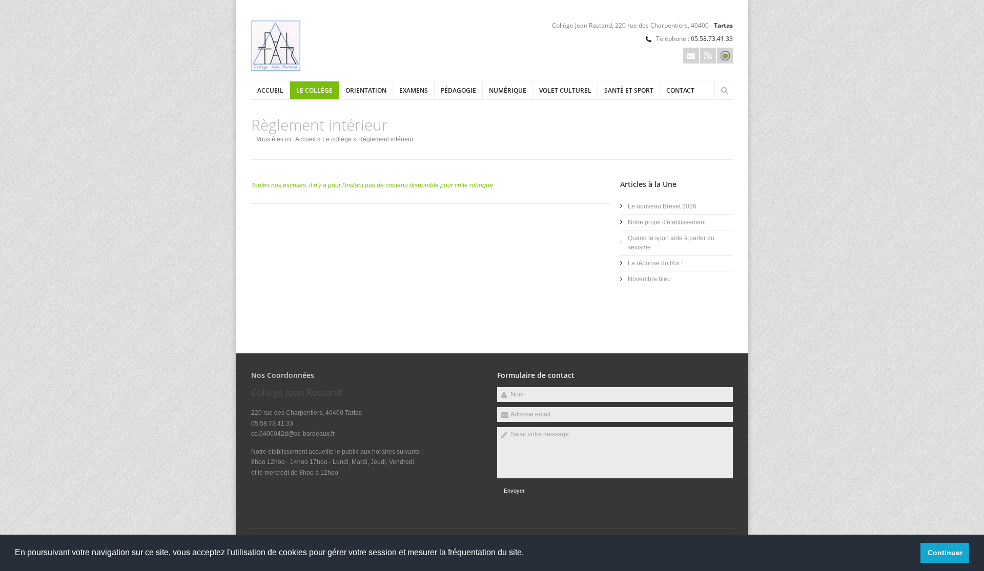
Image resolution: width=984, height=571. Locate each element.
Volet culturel (565, 90)
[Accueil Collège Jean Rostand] (275, 68)
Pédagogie (458, 90)
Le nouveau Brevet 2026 (662, 206)
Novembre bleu (649, 279)
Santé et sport (628, 90)
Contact (680, 90)
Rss (708, 56)
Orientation (365, 90)
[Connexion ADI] (725, 56)
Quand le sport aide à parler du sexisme (671, 243)
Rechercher (724, 90)
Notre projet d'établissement (667, 222)
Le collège (314, 90)
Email (691, 56)
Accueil (270, 90)
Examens (413, 90)
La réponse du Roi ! (655, 263)
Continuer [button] (945, 552)
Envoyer (514, 491)
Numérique (507, 90)
